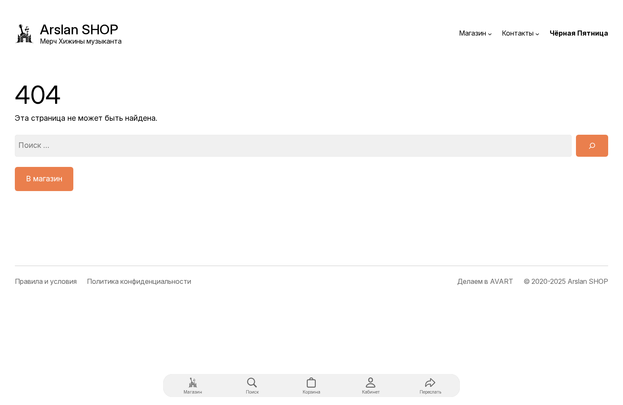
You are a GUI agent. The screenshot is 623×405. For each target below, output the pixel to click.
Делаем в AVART (485, 281)
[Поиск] (592, 146)
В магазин (44, 178)
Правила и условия (46, 281)
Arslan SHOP (79, 29)
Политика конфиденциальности (139, 281)
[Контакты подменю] (537, 33)
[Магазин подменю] (490, 33)
